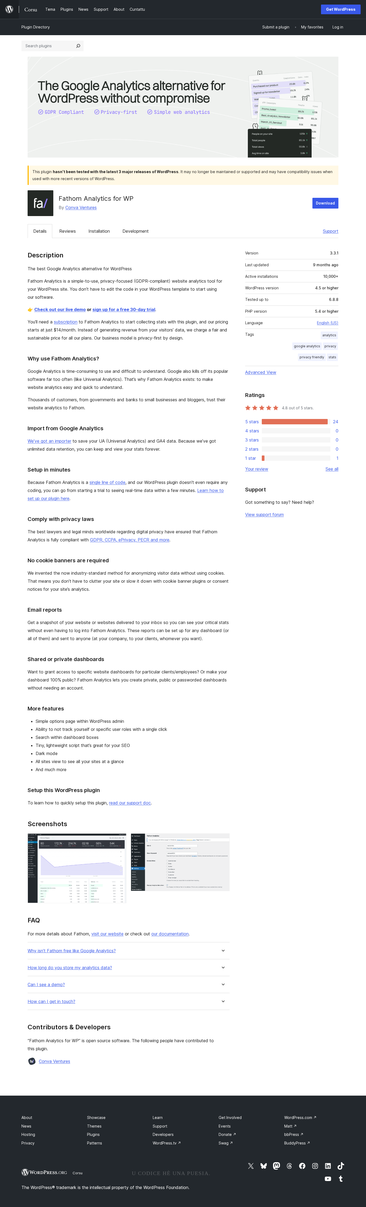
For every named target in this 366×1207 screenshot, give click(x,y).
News (26, 1126)
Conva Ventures (81, 207)
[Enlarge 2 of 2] (222, 840)
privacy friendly (312, 357)
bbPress (294, 1134)
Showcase (96, 1117)
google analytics (307, 346)
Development (135, 231)
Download (325, 203)
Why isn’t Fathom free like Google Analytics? (72, 950)
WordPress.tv (167, 1143)
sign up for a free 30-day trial (123, 309)
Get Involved (230, 1117)
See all (332, 469)
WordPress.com (300, 1117)
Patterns (94, 1143)
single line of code (107, 482)
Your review (256, 469)
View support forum (264, 514)
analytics (329, 335)
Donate (227, 1134)
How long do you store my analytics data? (70, 967)
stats (332, 357)
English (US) (327, 322)
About (26, 1117)
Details (40, 231)
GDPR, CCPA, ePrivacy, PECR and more (129, 539)
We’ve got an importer (49, 441)
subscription (65, 321)
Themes (94, 1126)
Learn (158, 1117)
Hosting (28, 1134)
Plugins (93, 1134)
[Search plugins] (78, 46)
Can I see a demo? (46, 984)
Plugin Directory (35, 27)
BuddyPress (297, 1143)
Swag (226, 1143)
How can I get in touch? (51, 1001)
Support (330, 231)
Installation (99, 231)
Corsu (78, 1173)
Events (225, 1126)
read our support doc (130, 802)
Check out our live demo (60, 309)
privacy (330, 346)
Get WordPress (341, 9)
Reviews (67, 231)
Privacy (28, 1143)
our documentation (170, 933)
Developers (163, 1134)
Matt (290, 1126)
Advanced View (260, 372)
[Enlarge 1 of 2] (119, 840)
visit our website (107, 933)
